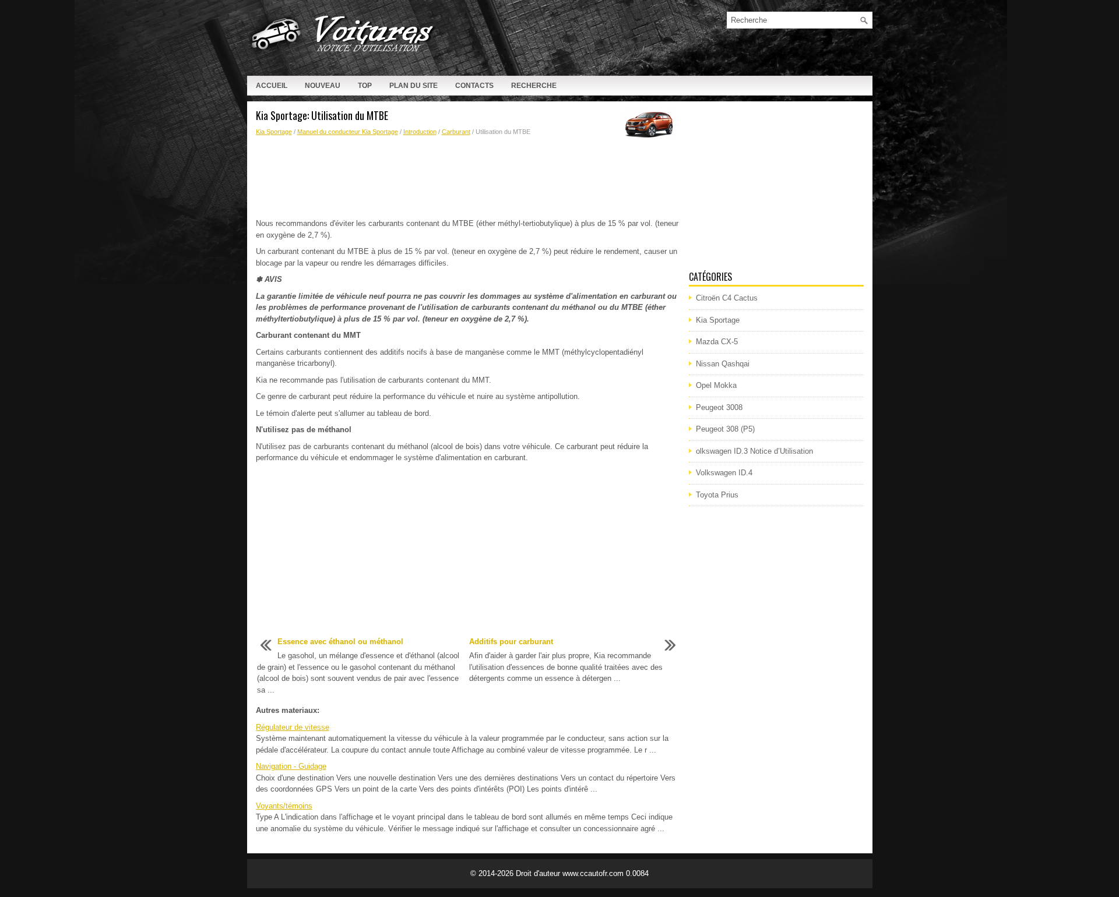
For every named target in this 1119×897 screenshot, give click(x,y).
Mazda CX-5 (717, 341)
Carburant (456, 131)
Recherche (534, 86)
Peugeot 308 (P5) (725, 429)
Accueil (271, 86)
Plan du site (413, 86)
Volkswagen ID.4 (724, 472)
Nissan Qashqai (722, 363)
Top (365, 86)
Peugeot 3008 (719, 407)
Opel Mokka (716, 385)
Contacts (474, 86)
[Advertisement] (468, 178)
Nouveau (322, 86)
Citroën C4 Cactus (727, 298)
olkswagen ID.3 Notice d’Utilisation (754, 451)
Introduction (420, 131)
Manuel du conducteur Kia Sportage (347, 131)
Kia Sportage (274, 131)
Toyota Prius (717, 494)
